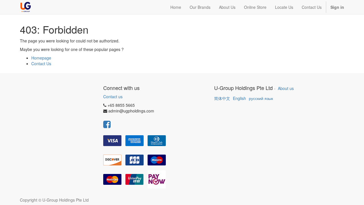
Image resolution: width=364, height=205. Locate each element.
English (239, 98)
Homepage (41, 58)
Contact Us (41, 63)
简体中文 (222, 98)
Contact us (113, 96)
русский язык (261, 98)
